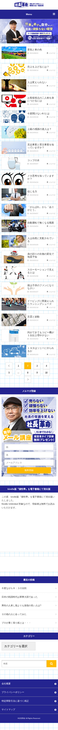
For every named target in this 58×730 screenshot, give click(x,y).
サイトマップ (8, 709)
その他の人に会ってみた (14, 614)
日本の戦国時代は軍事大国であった (20, 597)
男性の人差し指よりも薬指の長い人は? (21, 605)
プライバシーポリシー (13, 692)
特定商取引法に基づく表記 (15, 701)
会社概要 (6, 683)
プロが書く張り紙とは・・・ (16, 622)
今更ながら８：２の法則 (14, 588)
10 (46, 372)
